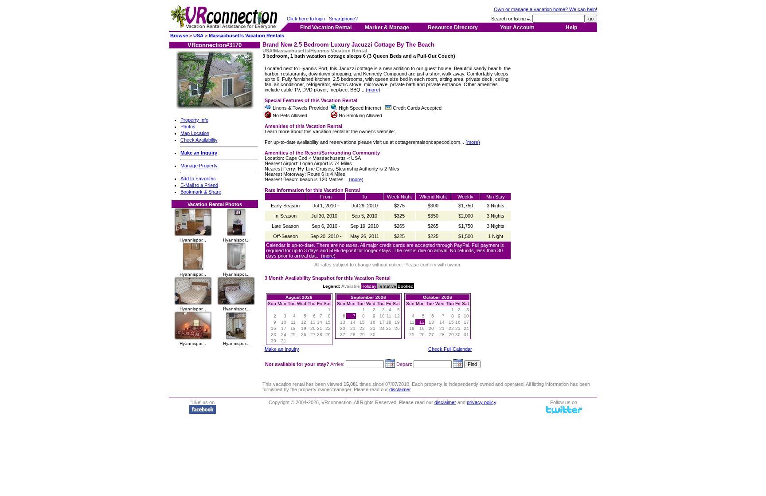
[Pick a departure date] (458, 364)
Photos (187, 126)
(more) (373, 89)
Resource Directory (453, 27)
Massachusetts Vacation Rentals (246, 35)
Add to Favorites (198, 178)
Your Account (517, 27)
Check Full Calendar (450, 349)
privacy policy (481, 402)
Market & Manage (387, 27)
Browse (179, 35)
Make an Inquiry (282, 349)
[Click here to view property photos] (215, 107)
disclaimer (399, 389)
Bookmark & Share (200, 191)
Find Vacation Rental (326, 27)
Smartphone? (343, 18)
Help (571, 27)
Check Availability (199, 140)
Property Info (194, 120)
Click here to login (306, 18)
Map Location (194, 133)
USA (198, 35)
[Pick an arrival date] (390, 364)
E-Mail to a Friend (199, 185)
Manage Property (199, 165)
